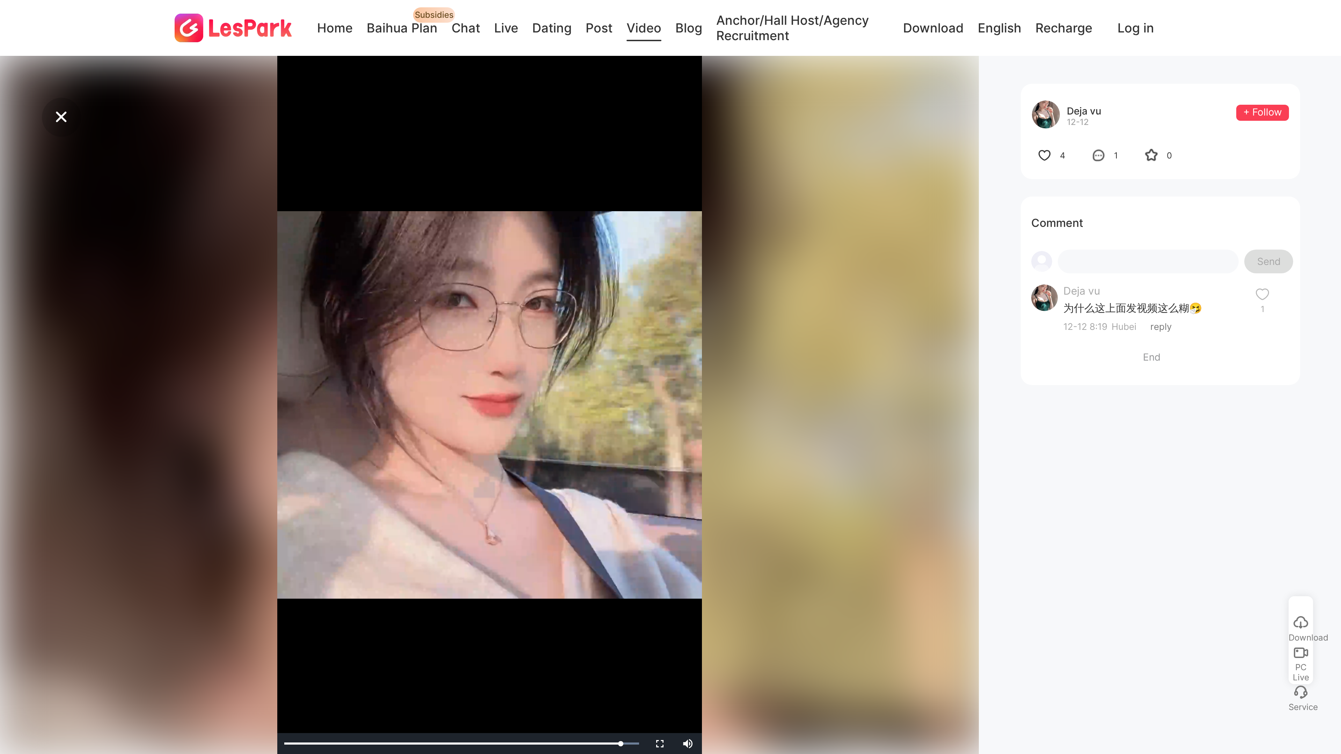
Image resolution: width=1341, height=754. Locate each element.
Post (599, 28)
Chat (466, 28)
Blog (688, 28)
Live (506, 28)
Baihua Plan (402, 28)
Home (335, 28)
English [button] (999, 28)
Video (643, 28)
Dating (552, 28)
